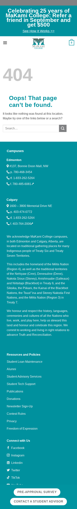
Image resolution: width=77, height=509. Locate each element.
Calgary (12, 199)
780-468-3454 (22, 172)
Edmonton (14, 160)
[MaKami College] (38, 43)
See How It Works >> (39, 31)
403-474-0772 (22, 211)
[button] (5, 42)
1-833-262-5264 (24, 178)
